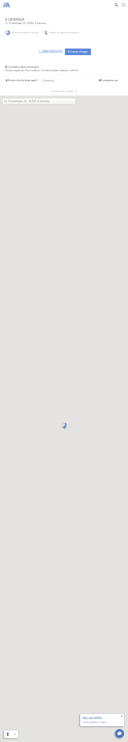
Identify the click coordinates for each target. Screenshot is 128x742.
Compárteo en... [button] (110, 80)
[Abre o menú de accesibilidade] (7, 734)
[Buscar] (116, 5)
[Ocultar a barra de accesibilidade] (15, 734)
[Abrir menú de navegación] (124, 5)
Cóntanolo (48, 80)
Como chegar (78, 51)
